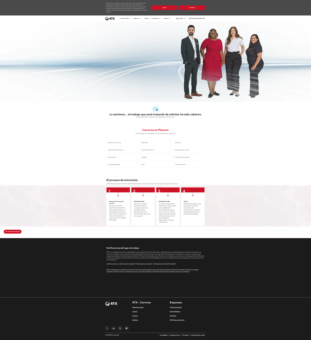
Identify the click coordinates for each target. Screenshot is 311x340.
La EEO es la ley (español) (126, 264)
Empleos (135, 320)
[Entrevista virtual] (143, 206)
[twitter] (120, 328)
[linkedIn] (113, 328)
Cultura (134, 311)
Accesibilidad (163, 335)
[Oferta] (192, 206)
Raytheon (173, 316)
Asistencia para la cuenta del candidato (139, 271)
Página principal (137, 307)
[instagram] (126, 328)
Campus (146, 18)
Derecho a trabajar (178, 269)
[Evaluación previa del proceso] (118, 206)
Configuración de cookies (197, 335)
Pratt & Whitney (175, 311)
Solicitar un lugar (119, 271)
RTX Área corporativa (177, 320)
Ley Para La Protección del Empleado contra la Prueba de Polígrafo (149, 269)
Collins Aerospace (176, 307)
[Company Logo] (110, 18)
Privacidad (185, 335)
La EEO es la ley (111, 264)
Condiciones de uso (174, 335)
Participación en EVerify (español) (165, 264)
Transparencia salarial (118, 269)
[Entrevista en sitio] (168, 206)
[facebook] (107, 328)
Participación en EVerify (144, 264)
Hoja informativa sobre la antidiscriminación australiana (171, 271)
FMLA (108, 269)
